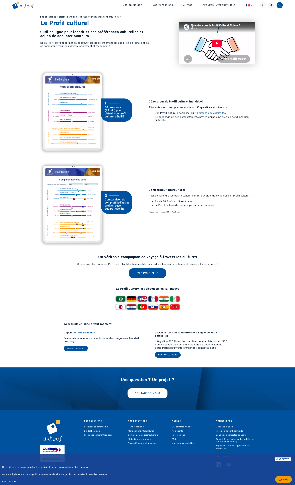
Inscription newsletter (183, 443)
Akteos (188, 5)
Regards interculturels (219, 5)
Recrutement (178, 435)
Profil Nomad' (114, 17)
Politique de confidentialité (229, 431)
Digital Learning (68, 17)
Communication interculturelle (143, 435)
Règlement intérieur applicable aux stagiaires (233, 446)
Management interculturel (141, 431)
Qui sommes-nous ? (182, 427)
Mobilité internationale (139, 439)
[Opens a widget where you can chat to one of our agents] (283, 479)
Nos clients (177, 431)
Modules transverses (92, 17)
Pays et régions (136, 427)
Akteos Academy (84, 332)
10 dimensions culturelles (210, 113)
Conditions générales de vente (231, 435)
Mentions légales (224, 427)
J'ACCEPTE (282, 459)
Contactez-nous (167, 355)
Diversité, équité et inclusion (142, 443)
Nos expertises (163, 5)
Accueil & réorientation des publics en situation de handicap (235, 440)
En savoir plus (147, 273)
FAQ (174, 439)
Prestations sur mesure (96, 427)
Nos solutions (132, 5)
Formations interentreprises (98, 435)
